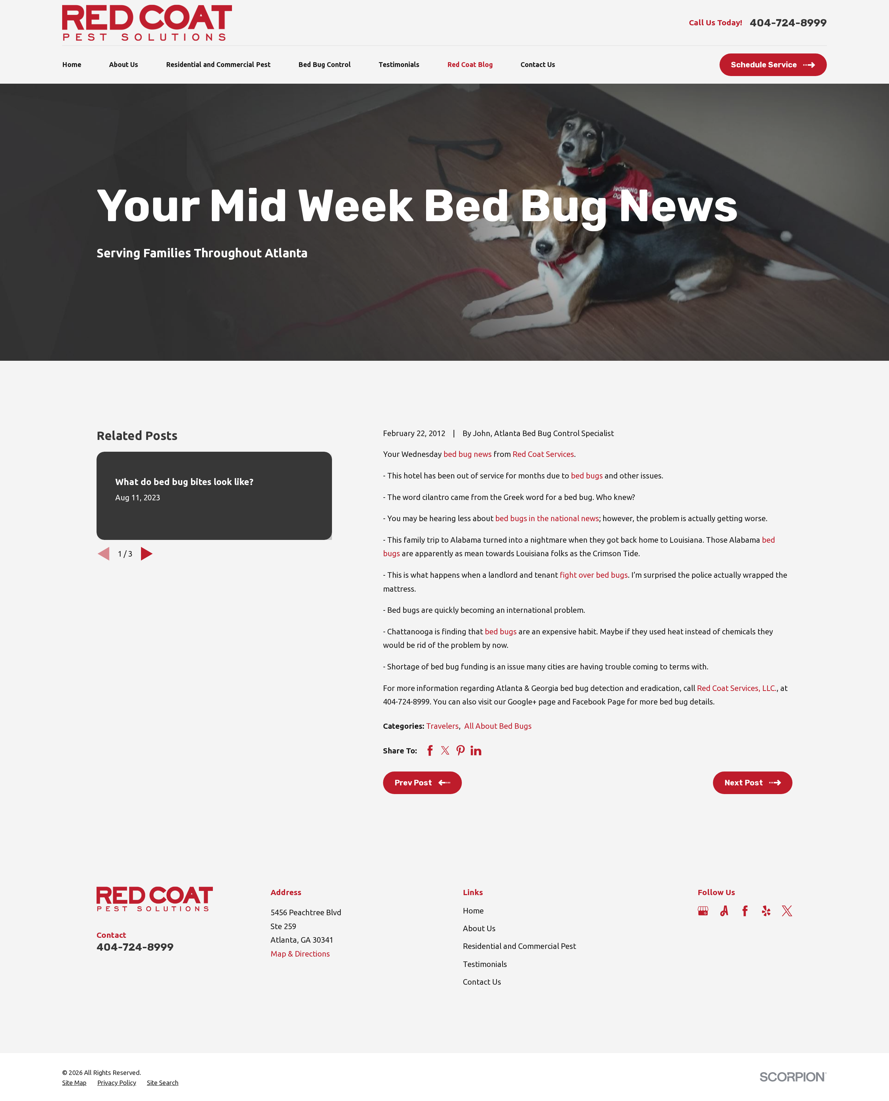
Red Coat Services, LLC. (736, 688)
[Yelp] (766, 911)
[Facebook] (745, 911)
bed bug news (467, 454)
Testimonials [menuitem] (399, 64)
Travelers (442, 726)
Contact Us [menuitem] (538, 64)
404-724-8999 (788, 23)
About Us (479, 928)
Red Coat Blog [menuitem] (470, 64)
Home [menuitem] (71, 64)
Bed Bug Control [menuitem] (324, 64)
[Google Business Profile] (703, 911)
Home (473, 910)
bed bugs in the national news (547, 518)
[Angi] (724, 911)
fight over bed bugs (594, 574)
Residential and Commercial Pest (519, 946)
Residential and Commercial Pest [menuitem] (218, 64)
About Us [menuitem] (123, 64)
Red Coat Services (543, 454)
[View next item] (147, 554)
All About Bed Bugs (498, 726)
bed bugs (587, 475)
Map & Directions (300, 953)
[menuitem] (74, 1082)
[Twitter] (787, 911)
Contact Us (482, 981)
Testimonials (485, 964)
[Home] (147, 23)
